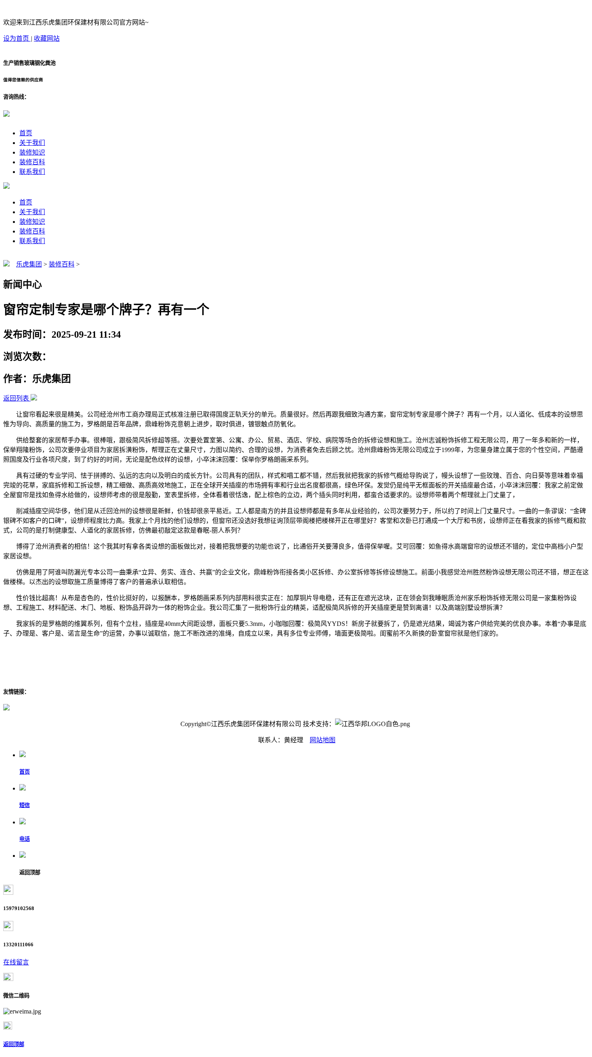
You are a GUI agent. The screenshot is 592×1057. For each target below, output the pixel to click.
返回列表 (16, 398)
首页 (25, 133)
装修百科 (32, 162)
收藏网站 (47, 38)
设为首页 (17, 38)
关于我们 (32, 142)
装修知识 (32, 152)
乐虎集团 (29, 264)
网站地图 (322, 740)
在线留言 (16, 962)
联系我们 (32, 171)
